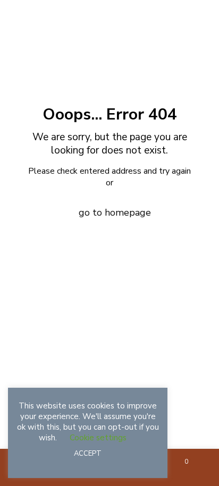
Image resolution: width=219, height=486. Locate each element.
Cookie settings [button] (98, 437)
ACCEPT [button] (88, 453)
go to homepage (115, 212)
